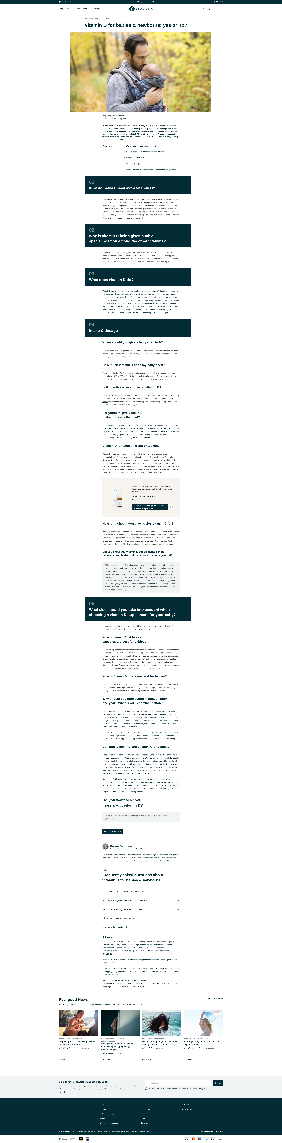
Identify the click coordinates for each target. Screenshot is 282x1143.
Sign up (218, 1083)
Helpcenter (104, 1118)
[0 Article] (221, 9)
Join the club (145, 1109)
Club (78, 9)
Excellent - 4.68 (66, 2)
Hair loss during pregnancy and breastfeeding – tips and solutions (160, 1043)
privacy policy (198, 1089)
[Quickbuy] (171, 506)
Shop (61, 9)
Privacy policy (81, 1131)
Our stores (144, 1123)
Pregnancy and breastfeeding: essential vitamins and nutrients (77, 1043)
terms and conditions (181, 1089)
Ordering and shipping (108, 1114)
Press (73, 1131)
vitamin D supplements (146, 583)
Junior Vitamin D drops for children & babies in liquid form (148, 507)
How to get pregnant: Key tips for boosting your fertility (203, 1043)
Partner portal (187, 1114)
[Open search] (203, 9)
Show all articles (213, 998)
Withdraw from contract (109, 1123)
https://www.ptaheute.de (132, 983)
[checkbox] (146, 1088)
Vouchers (144, 1114)
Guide (143, 1118)
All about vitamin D (111, 831)
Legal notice (91, 1131)
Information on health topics (120, 1131)
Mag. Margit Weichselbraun (113, 116)
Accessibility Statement (138, 1131)
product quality (154, 626)
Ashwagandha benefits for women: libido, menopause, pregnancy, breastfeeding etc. (117, 1047)
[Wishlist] (215, 9)
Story (85, 9)
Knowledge (95, 9)
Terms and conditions (103, 1131)
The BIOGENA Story (189, 1109)
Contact (103, 1109)
